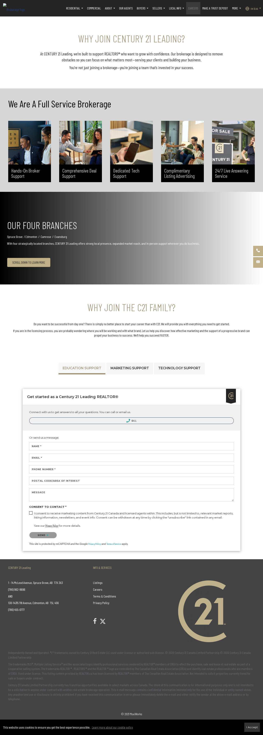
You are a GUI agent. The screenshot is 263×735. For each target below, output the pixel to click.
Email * (37, 457)
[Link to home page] (16, 8)
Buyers (143, 10)
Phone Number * (44, 469)
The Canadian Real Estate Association (167, 673)
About (110, 10)
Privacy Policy (94, 543)
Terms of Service (113, 543)
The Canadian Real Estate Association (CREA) (160, 669)
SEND (42, 535)
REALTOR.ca (85, 673)
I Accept (252, 727)
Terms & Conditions (104, 596)
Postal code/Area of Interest (56, 480)
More (237, 10)
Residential (75, 10)
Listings (98, 583)
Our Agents (126, 8)
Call (134, 420)
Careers (97, 589)
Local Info (177, 10)
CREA (173, 664)
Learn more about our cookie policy (112, 727)
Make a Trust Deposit (215, 8)
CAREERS (193, 8)
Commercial (94, 8)
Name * (37, 446)
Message (38, 492)
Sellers (159, 10)
